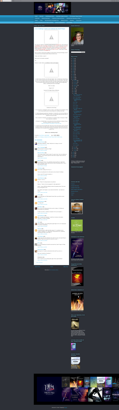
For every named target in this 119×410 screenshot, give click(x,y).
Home (36, 16)
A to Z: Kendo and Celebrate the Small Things (77, 124)
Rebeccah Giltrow (41, 152)
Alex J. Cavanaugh (41, 147)
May (74, 91)
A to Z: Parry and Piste (77, 114)
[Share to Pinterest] (58, 135)
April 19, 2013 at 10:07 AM (42, 192)
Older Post (65, 266)
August (74, 86)
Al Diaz (39, 194)
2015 (73, 76)
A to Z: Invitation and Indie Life (77, 130)
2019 (73, 69)
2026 (73, 58)
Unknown (39, 228)
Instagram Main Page (75, 185)
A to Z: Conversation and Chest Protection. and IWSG (77, 141)
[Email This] (54, 135)
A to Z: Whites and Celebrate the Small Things (77, 99)
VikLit (39, 222)
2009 (73, 156)
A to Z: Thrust (75, 105)
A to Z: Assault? (76, 145)
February (75, 148)
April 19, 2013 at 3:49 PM (42, 254)
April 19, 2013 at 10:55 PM (42, 260)
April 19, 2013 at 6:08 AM (42, 158)
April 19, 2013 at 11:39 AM (42, 234)
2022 (73, 65)
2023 (73, 63)
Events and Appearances (60, 22)
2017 (73, 72)
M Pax (39, 242)
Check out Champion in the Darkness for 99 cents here (51, 123)
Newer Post (37, 266)
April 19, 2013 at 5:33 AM (42, 150)
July (74, 88)
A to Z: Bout (75, 143)
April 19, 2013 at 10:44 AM (42, 213)
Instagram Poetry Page (75, 187)
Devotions (72, 20)
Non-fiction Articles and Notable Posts (52, 20)
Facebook (73, 183)
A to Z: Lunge (75, 121)
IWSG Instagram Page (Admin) (76, 189)
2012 (73, 152)
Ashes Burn (37, 18)
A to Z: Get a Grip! (76, 133)
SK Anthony (40, 168)
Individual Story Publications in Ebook (73, 18)
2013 (73, 79)
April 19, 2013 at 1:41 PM (42, 247)
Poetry (41, 20)
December (75, 80)
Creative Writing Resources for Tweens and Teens (44, 22)
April (74, 93)
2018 (73, 71)
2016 (73, 74)
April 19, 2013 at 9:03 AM (42, 175)
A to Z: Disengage (76, 138)
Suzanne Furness (41, 141)
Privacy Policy (78, 20)
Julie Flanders (40, 236)
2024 (73, 61)
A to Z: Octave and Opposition (76, 117)
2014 (73, 77)
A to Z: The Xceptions (77, 97)
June (74, 90)
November (75, 82)
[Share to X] (56, 135)
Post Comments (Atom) (54, 269)
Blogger (65, 407)
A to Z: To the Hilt (76, 132)
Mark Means (40, 206)
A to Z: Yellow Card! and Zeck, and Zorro (77, 95)
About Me (41, 16)
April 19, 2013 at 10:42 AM (42, 204)
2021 (73, 66)
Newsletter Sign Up (74, 191)
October (74, 83)
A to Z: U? (75, 103)
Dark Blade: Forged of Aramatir (61, 16)
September (75, 85)
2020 (73, 68)
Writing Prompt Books (46, 18)
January (74, 150)
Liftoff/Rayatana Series (50, 16)
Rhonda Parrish (41, 249)
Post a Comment (39, 262)
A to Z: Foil (75, 135)
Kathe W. (39, 160)
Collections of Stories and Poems (58, 18)
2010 (73, 155)
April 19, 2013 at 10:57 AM (42, 219)
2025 (73, 60)
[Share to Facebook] (57, 135)
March (74, 147)
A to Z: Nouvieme (76, 118)
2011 (73, 153)
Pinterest (72, 193)
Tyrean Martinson (41, 178)
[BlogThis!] (55, 135)
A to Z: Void (75, 102)
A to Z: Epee (75, 136)
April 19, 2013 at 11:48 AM (42, 240)
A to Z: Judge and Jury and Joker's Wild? (77, 127)
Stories (36, 20)
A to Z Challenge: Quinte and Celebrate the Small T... (77, 112)
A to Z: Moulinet (76, 120)
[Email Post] (52, 135)
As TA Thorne (69, 22)
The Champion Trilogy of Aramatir (76, 16)
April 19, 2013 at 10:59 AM (42, 226)
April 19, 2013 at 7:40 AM (42, 165)
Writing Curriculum (64, 20)
